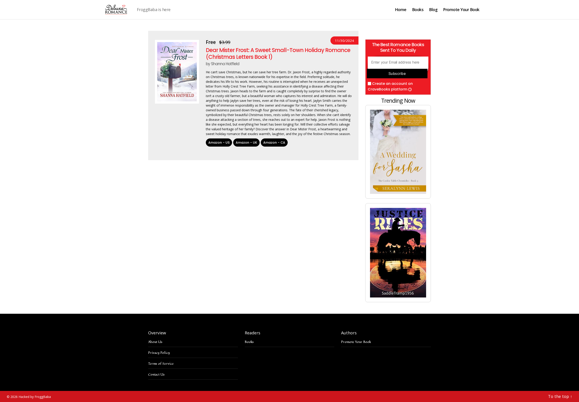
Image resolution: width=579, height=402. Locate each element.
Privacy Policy (159, 352)
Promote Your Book (461, 9)
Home (400, 9)
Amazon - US (219, 142)
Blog (433, 9)
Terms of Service (161, 363)
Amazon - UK (246, 142)
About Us (155, 342)
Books (418, 9)
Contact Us (156, 374)
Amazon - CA (274, 142)
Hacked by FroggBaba (35, 397)
